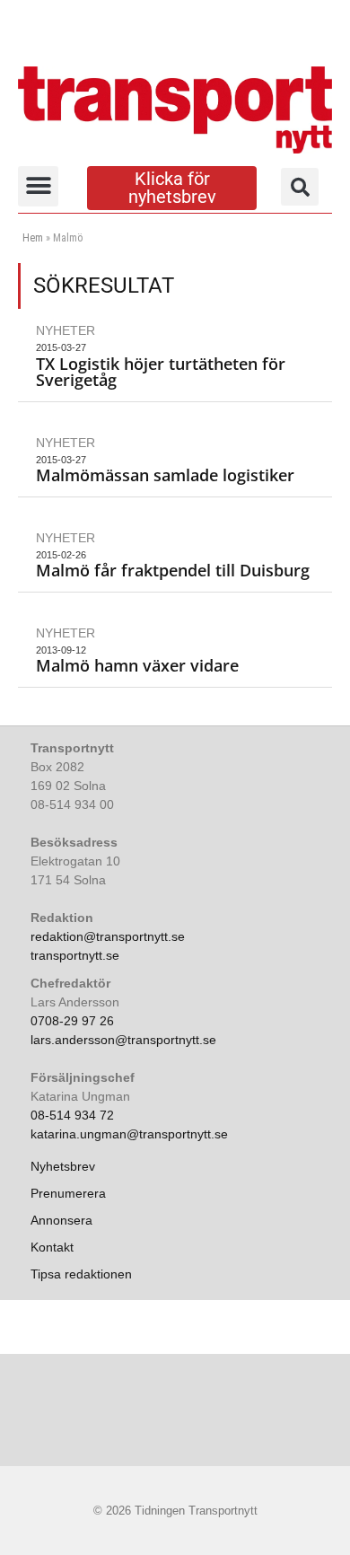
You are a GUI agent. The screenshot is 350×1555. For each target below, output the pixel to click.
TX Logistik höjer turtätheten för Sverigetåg (160, 372)
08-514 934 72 (72, 1115)
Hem (32, 238)
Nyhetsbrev (63, 1166)
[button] (38, 186)
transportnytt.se (75, 955)
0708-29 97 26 (72, 1021)
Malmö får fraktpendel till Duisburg (173, 570)
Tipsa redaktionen (81, 1274)
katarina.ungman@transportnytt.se (129, 1134)
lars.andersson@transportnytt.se (123, 1039)
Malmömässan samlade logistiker (165, 475)
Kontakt (52, 1247)
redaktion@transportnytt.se (108, 936)
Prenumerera (68, 1193)
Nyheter (65, 330)
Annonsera (61, 1220)
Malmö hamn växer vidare (137, 665)
